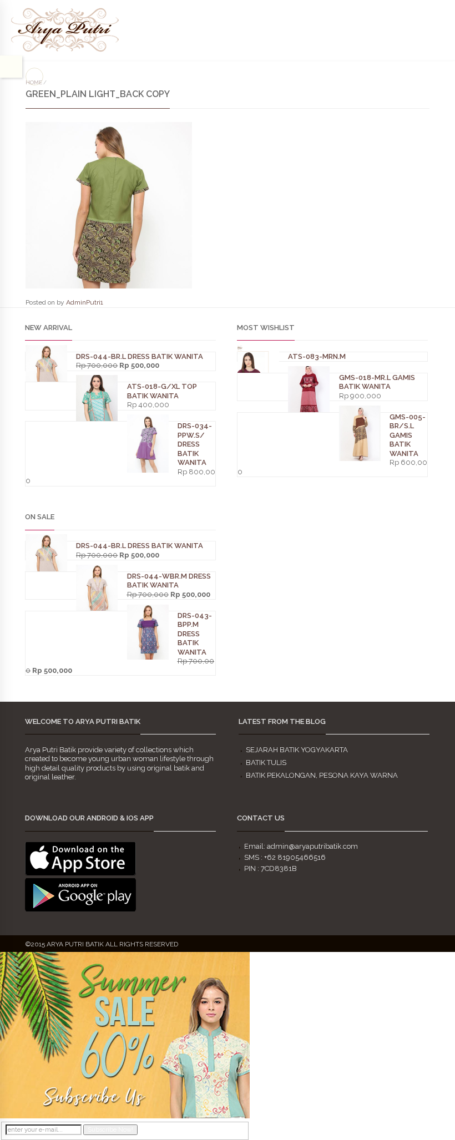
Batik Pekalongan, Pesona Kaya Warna (322, 775)
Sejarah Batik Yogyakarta (297, 750)
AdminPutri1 (84, 302)
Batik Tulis (266, 762)
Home (34, 82)
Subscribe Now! (110, 1129)
